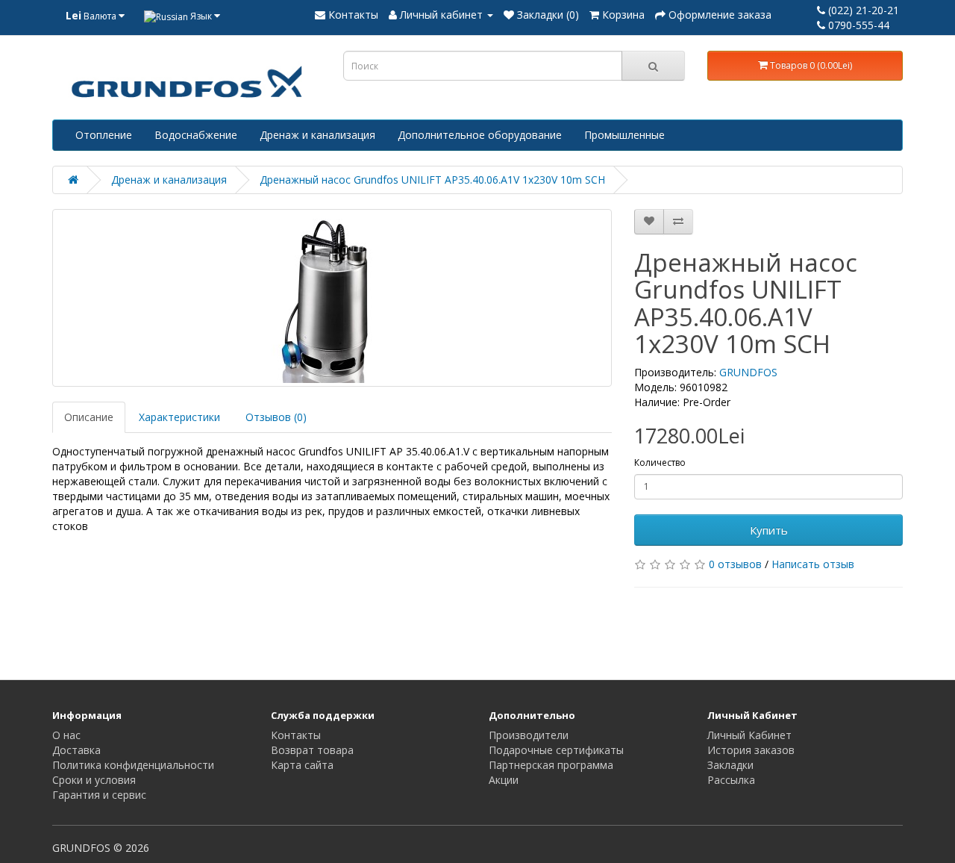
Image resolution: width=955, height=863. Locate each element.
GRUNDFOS (748, 372)
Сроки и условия (94, 780)
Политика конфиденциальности (133, 765)
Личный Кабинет (749, 735)
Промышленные (624, 135)
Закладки (730, 765)
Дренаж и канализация (317, 135)
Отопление (103, 135)
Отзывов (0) (276, 417)
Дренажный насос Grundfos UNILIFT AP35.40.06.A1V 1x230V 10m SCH (432, 179)
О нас (66, 735)
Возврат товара (312, 750)
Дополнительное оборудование (480, 135)
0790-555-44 (857, 25)
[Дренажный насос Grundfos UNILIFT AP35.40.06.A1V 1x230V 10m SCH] (332, 298)
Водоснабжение (195, 135)
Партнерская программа (551, 765)
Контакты (296, 735)
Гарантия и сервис (99, 795)
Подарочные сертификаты (556, 750)
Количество (660, 462)
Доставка (76, 750)
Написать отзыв (812, 564)
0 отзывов (735, 564)
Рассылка (731, 780)
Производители (529, 735)
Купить (769, 530)
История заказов (751, 750)
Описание (88, 417)
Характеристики (179, 417)
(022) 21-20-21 (862, 10)
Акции (504, 780)
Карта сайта (302, 765)
